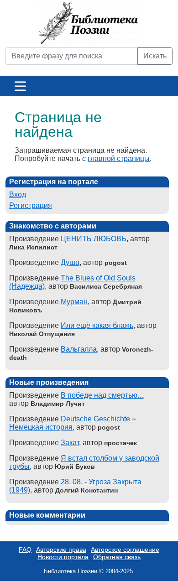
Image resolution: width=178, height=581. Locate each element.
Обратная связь (117, 556)
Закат (70, 442)
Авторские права (61, 549)
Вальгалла (79, 349)
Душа (70, 262)
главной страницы (119, 158)
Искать (155, 56)
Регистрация (30, 205)
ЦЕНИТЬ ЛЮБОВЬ (93, 239)
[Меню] (20, 86)
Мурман (74, 302)
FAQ (25, 549)
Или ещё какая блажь (97, 325)
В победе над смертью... (102, 395)
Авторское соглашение (125, 549)
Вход (17, 194)
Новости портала (63, 556)
